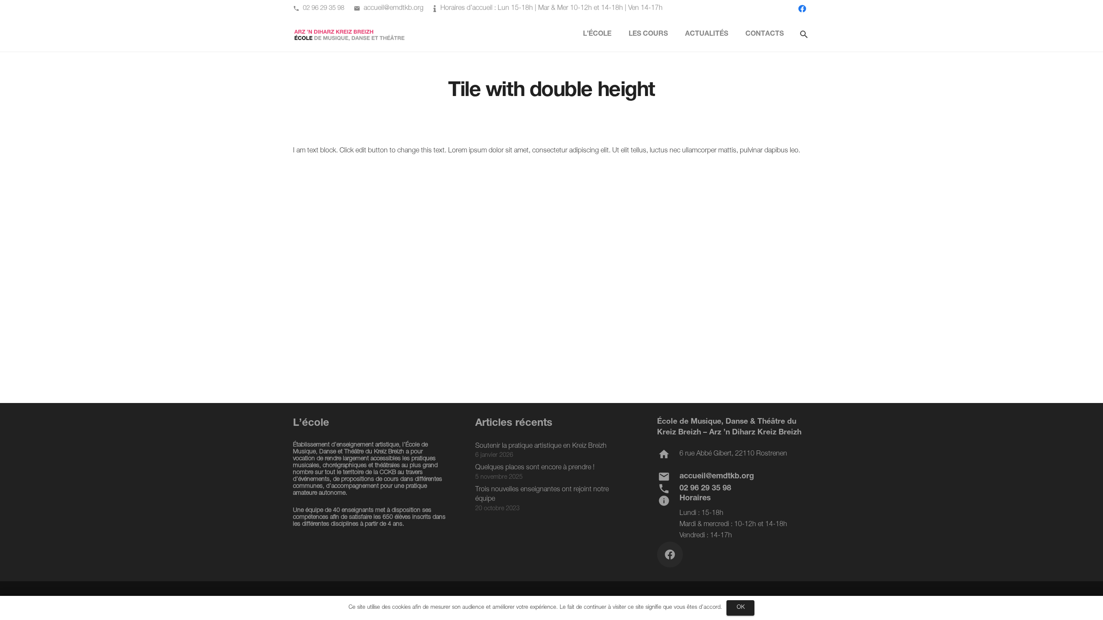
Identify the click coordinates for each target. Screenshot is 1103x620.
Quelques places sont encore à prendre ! (535, 468)
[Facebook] (802, 8)
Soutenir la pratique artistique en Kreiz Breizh (541, 446)
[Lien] (349, 34)
